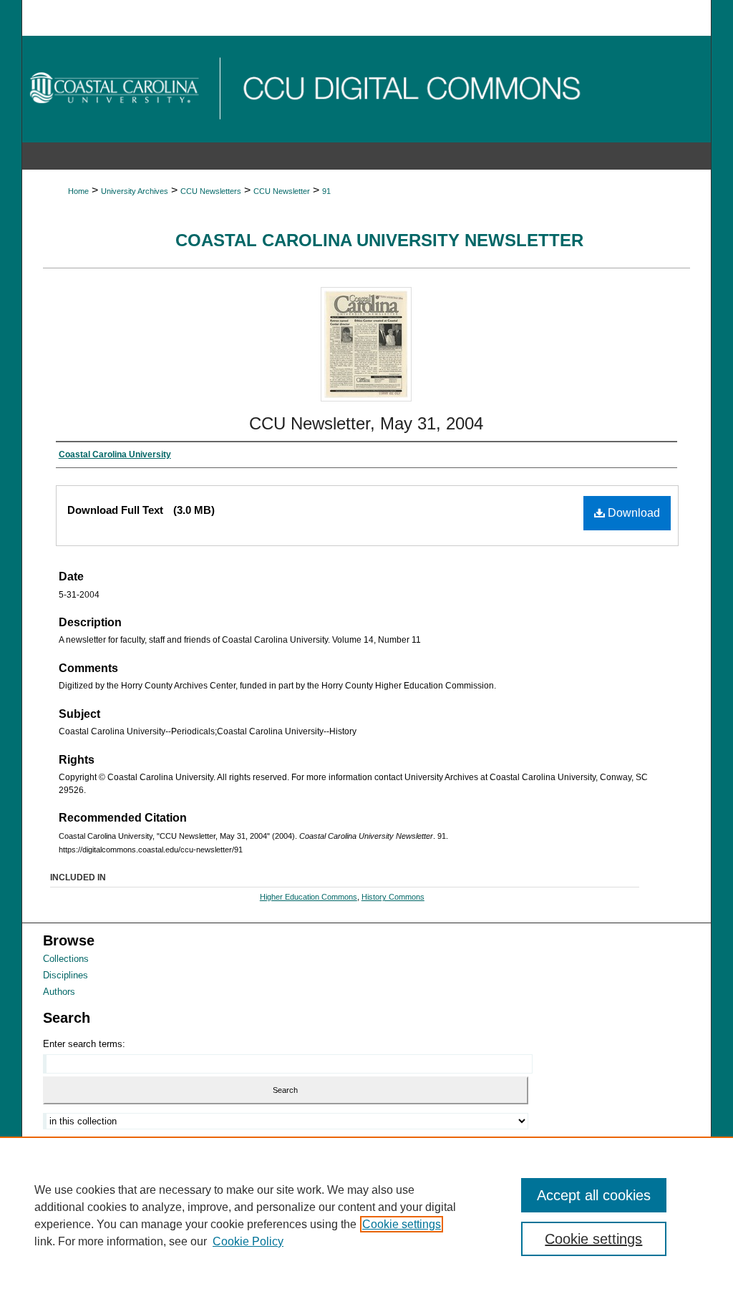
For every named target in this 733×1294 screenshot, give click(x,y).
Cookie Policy (248, 1241)
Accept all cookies (594, 1195)
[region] (366, 1215)
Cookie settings (401, 1224)
